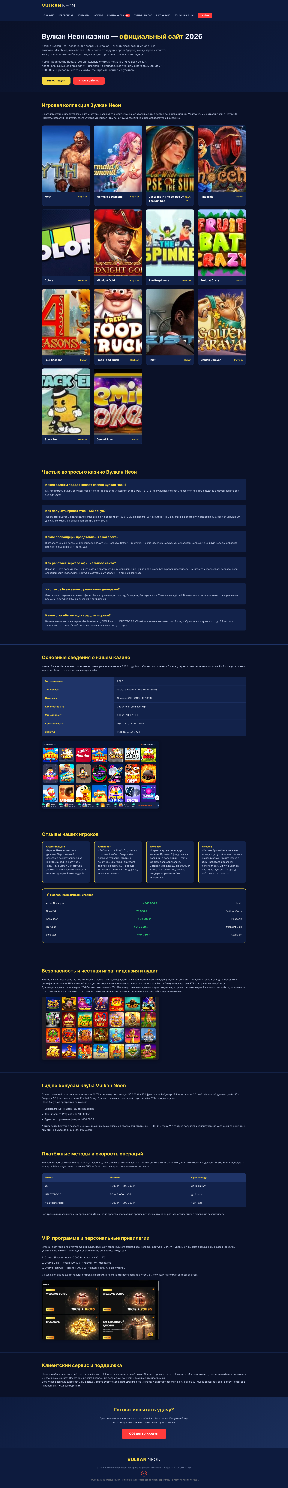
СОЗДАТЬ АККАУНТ (144, 1433)
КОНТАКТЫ (83, 15)
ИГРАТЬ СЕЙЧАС (89, 80)
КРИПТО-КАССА (118, 15)
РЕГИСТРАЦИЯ (56, 80)
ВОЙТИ (205, 15)
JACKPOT (98, 15)
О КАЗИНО (49, 15)
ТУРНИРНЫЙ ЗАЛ (143, 15)
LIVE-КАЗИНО (163, 15)
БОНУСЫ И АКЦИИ (184, 15)
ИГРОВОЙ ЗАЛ (66, 15)
